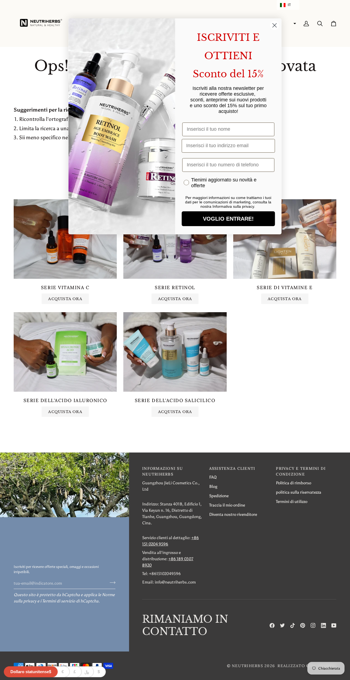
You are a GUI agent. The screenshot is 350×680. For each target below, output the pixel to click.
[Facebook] (272, 625)
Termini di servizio (58, 601)
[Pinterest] (302, 625)
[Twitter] (282, 625)
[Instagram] (313, 625)
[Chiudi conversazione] (274, 25)
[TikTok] (292, 625)
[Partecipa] (110, 582)
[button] (288, 5)
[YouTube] (333, 625)
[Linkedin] (323, 625)
